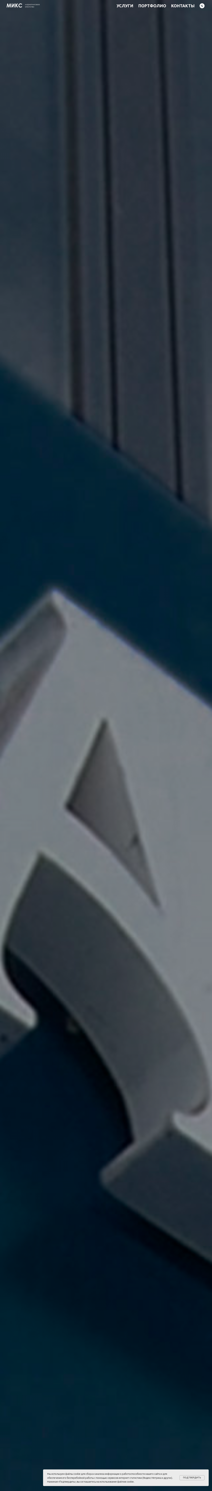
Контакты (183, 5)
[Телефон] (202, 5)
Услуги (125, 5)
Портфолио (152, 5)
